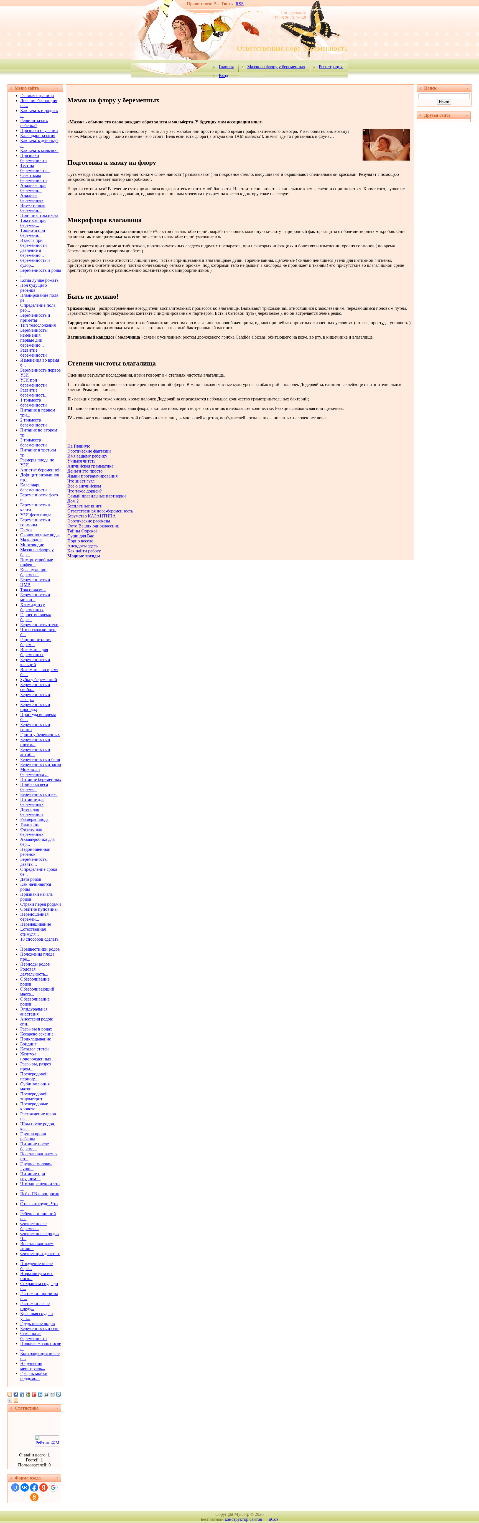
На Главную (78, 446)
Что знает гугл (81, 481)
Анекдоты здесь (82, 546)
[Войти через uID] (15, 1487)
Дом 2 (73, 501)
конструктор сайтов (243, 1519)
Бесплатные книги (85, 506)
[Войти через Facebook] (34, 1487)
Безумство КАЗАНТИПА (91, 516)
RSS (240, 3)
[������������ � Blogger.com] (9, 1394)
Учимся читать (81, 461)
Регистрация (331, 66)
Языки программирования (92, 476)
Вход (223, 75)
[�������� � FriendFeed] (22, 1394)
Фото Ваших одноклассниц (93, 526)
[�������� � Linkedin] (40, 1394)
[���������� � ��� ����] (58, 1394)
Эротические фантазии (89, 451)
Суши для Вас (80, 536)
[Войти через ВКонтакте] (25, 1487)
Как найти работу (84, 551)
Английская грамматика (90, 466)
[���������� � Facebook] (16, 1394)
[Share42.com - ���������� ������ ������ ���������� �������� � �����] (16, 1400)
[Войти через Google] (53, 1487)
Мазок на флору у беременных (276, 66)
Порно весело (80, 541)
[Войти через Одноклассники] (34, 1497)
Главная (226, 66)
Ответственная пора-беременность (100, 511)
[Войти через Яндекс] (43, 1487)
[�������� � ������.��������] (9, 1400)
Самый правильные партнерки (96, 496)
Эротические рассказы (88, 521)
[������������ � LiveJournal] (52, 1394)
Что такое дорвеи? (84, 491)
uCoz (273, 1519)
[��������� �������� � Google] (28, 1394)
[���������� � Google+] (34, 1394)
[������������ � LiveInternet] (46, 1394)
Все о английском (84, 486)
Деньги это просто (85, 471)
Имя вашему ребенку (87, 456)
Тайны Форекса (82, 531)
